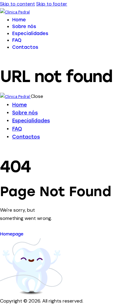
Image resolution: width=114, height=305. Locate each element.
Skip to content (17, 4)
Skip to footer (51, 4)
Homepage (11, 234)
